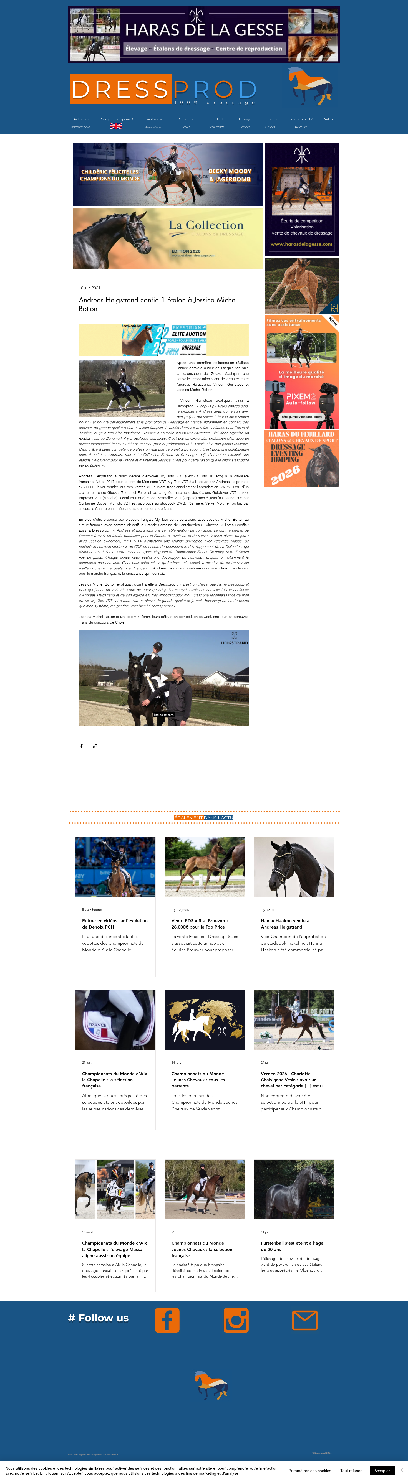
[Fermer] (401, 1471)
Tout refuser (351, 1470)
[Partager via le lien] (95, 746)
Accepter (382, 1470)
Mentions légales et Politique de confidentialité (93, 1454)
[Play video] (164, 678)
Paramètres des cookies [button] (310, 1470)
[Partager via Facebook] (81, 746)
